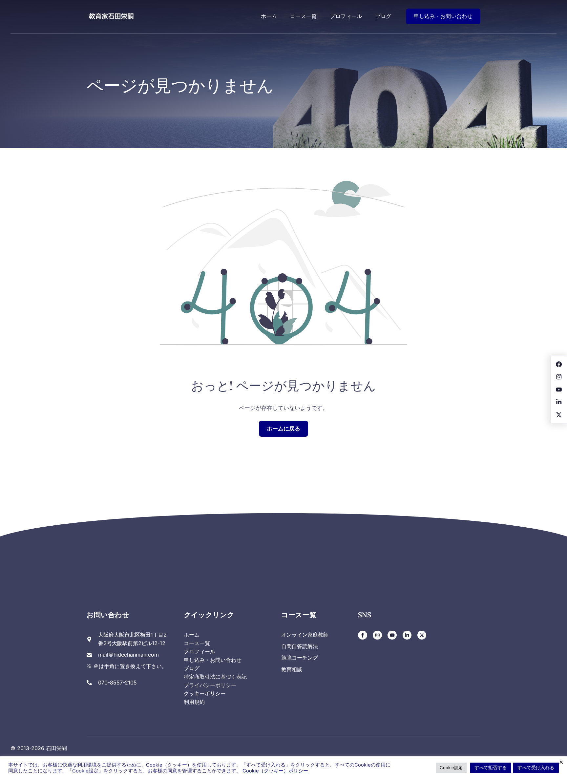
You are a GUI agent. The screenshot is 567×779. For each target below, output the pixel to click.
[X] (422, 635)
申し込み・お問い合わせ (443, 16)
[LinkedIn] (407, 635)
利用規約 (194, 702)
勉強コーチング (299, 657)
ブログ (383, 16)
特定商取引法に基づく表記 (215, 676)
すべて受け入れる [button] (535, 767)
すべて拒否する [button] (490, 767)
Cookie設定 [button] (451, 767)
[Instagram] (377, 635)
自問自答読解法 (299, 646)
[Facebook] (362, 635)
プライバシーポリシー (210, 685)
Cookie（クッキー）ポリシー (275, 771)
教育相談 (291, 669)
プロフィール (346, 16)
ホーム (269, 16)
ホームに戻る (283, 428)
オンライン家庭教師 (304, 634)
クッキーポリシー (205, 693)
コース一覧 (303, 16)
